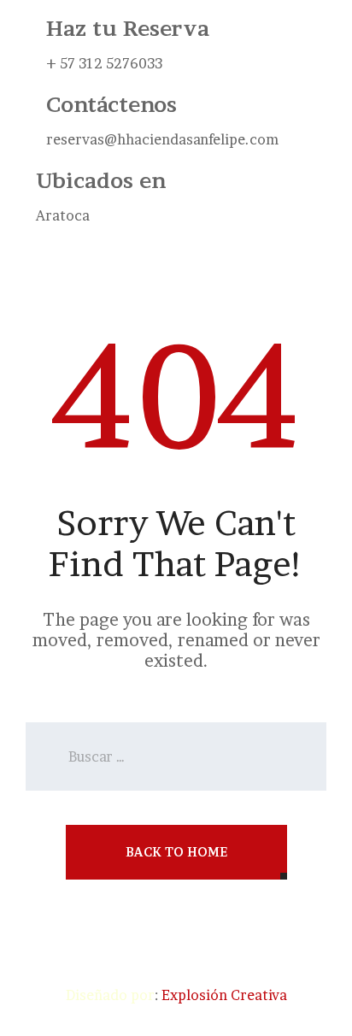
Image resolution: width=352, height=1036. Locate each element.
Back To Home (176, 852)
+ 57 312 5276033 (104, 63)
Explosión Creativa (224, 995)
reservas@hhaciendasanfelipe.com (162, 139)
